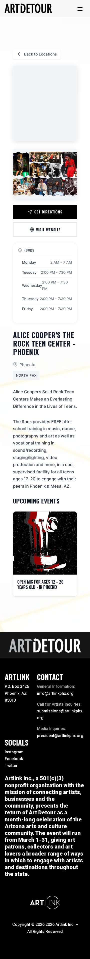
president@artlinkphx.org (60, 735)
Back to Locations (40, 54)
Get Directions (48, 211)
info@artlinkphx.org (55, 693)
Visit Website (48, 229)
